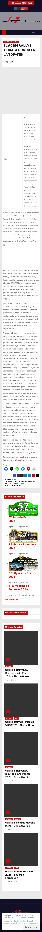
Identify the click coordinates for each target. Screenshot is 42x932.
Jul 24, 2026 (12, 881)
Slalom (17, 819)
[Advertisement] (21, 92)
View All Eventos (11, 599)
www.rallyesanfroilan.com (21, 460)
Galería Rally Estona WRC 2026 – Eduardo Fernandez (19, 875)
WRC (16, 718)
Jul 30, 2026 (12, 829)
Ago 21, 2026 (12, 680)
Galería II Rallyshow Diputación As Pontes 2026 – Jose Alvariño (17, 774)
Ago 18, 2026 (12, 781)
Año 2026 (9, 666)
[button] (38, 32)
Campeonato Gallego (10, 42)
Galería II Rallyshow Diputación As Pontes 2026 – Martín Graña (17, 673)
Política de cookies (32, 923)
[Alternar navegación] (33, 32)
